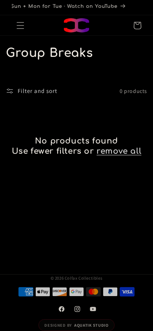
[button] (20, 25)
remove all (119, 151)
